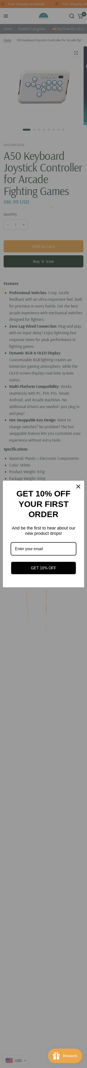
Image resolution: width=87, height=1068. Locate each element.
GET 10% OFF (43, 568)
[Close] (78, 486)
